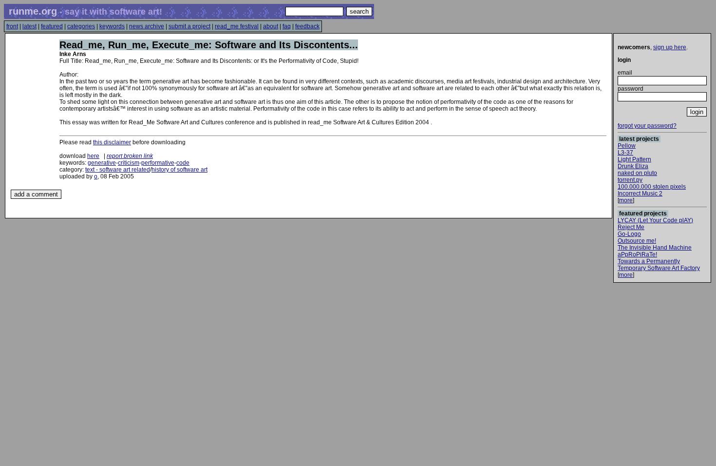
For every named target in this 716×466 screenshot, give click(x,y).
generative (102, 162)
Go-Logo (629, 234)
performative (157, 162)
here (93, 156)
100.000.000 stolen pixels (652, 186)
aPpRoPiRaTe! (637, 254)
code (182, 162)
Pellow (627, 145)
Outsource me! (637, 240)
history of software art (179, 169)
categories (81, 26)
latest (29, 26)
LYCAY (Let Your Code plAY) (655, 220)
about (270, 26)
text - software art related (117, 169)
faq (287, 26)
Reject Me (631, 227)
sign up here (669, 47)
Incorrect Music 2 (640, 193)
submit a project (189, 26)
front (12, 26)
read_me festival (237, 26)
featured (52, 26)
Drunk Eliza (633, 166)
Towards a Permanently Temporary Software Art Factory (659, 265)
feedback (307, 26)
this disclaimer (112, 142)
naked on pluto (637, 173)
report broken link (130, 156)
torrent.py (630, 179)
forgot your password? (647, 125)
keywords (112, 26)
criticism (128, 162)
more (626, 200)
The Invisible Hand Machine (655, 247)
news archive (146, 26)
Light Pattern (634, 159)
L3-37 (625, 152)
